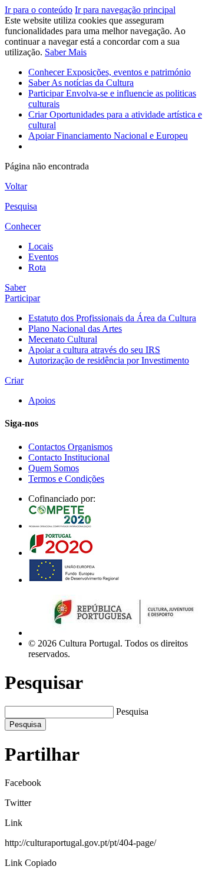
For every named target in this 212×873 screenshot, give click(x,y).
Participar (22, 298)
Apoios (41, 400)
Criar (14, 380)
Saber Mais (66, 52)
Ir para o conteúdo (38, 10)
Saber (81, 83)
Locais (40, 246)
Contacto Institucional (69, 457)
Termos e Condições (66, 479)
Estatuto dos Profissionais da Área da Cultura (112, 318)
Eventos (43, 257)
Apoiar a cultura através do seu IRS (94, 350)
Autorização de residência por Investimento (108, 360)
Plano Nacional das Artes (75, 329)
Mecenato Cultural (62, 339)
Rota (37, 267)
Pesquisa (132, 712)
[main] (106, 186)
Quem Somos (53, 468)
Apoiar (108, 136)
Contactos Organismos (70, 447)
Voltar (16, 186)
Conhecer (109, 72)
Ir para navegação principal (125, 10)
